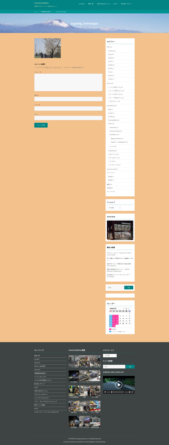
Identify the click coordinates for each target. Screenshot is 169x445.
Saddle (110, 65)
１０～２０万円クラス (114, 91)
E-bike (110, 113)
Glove (110, 54)
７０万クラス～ (113, 101)
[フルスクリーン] (132, 392)
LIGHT (110, 61)
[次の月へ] (129, 308)
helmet (110, 58)
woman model (111, 169)
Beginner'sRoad (116, 138)
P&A (108, 47)
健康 (108, 184)
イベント (109, 172)
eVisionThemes (100, 442)
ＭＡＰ (116, 4)
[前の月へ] (123, 308)
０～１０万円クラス (114, 87)
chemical (111, 51)
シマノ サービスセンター (41, 398)
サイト (36, 114)
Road (110, 123)
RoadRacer (113, 134)
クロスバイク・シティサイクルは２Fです (46, 412)
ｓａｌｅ (109, 191)
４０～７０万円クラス (114, 98)
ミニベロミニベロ (113, 165)
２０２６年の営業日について (42, 380)
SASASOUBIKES (41, 3)
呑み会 (110, 176)
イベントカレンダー (40, 377)
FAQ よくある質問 (39, 366)
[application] (119, 385)
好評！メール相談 (39, 405)
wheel (110, 79)
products (82, 4)
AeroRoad (113, 127)
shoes (110, 68)
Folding (110, 116)
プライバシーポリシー (41, 394)
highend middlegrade (118, 142)
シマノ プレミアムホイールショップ (45, 401)
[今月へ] (126, 308)
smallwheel (111, 151)
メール (37, 105)
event (36, 387)
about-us (37, 362)
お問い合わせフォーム (103, 4)
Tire (109, 72)
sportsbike (110, 105)
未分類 (109, 188)
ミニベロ (111, 161)
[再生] (105, 392)
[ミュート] (129, 392)
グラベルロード (113, 158)
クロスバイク (112, 154)
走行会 (110, 180)
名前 (36, 95)
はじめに (37, 359)
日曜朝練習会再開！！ (41, 373)
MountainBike (112, 120)
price (108, 83)
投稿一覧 (90, 4)
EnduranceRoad (115, 131)
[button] (118, 384)
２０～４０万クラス (114, 94)
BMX (109, 109)
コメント (37, 72)
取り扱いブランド (126, 4)
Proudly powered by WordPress (73, 442)
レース (112, 146)
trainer (110, 75)
